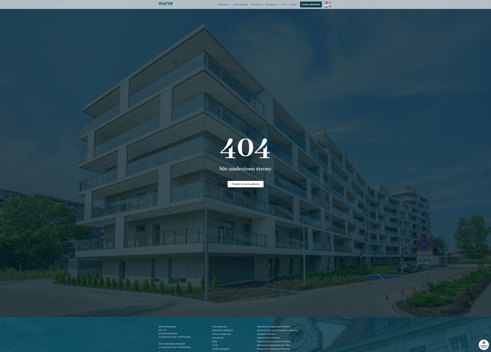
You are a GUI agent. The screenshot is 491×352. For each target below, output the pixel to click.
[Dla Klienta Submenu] (263, 4)
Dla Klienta (256, 4)
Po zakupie (271, 4)
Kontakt (293, 4)
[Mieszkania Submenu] (229, 4)
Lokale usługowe (240, 4)
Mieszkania (223, 4)
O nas (283, 4)
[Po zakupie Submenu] (278, 4)
